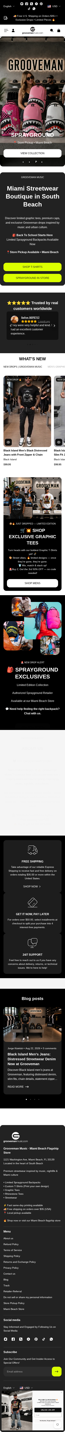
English (7, 1387)
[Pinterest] (41, 3)
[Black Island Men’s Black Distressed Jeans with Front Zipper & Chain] (27, 411)
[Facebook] (26, 3)
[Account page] (13, 30)
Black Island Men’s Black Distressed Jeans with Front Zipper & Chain (25, 452)
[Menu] (6, 30)
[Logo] (32, 30)
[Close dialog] (61, 1392)
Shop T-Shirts (32, 266)
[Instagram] (21, 3)
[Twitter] (31, 3)
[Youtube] (36, 3)
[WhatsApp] (34, 8)
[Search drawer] (51, 30)
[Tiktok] (29, 8)
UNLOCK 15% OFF (48, 1410)
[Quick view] (8, 442)
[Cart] (58, 30)
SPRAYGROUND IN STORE (32, 277)
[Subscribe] (57, 1371)
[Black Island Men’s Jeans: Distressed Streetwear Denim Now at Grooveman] (32, 1050)
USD (27, 1387)
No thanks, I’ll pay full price (48, 1420)
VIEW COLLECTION (33, 153)
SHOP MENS (32, 583)
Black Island (10, 459)
